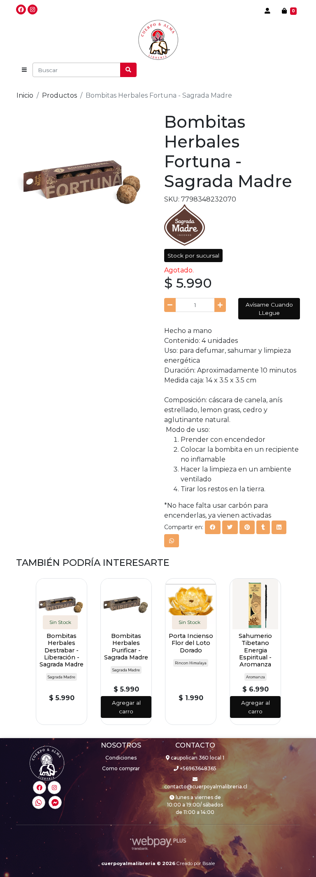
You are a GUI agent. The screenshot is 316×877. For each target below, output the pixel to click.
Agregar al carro (126, 706)
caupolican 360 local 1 (197, 758)
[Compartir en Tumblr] (263, 527)
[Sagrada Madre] (184, 224)
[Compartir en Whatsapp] (171, 540)
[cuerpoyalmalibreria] (158, 40)
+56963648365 (197, 768)
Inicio (24, 95)
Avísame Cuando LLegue (269, 308)
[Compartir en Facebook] (213, 527)
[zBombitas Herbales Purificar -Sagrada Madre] (126, 604)
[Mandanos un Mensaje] (55, 802)
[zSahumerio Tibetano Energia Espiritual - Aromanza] (255, 604)
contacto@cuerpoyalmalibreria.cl (195, 786)
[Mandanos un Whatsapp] (38, 802)
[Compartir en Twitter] (230, 527)
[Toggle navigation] (24, 70)
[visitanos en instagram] (32, 9)
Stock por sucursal (193, 255)
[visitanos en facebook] (21, 9)
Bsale (208, 863)
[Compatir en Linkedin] (279, 527)
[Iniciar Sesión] (267, 10)
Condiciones (121, 758)
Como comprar (121, 768)
